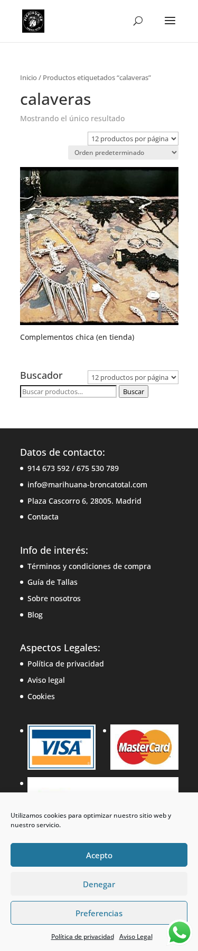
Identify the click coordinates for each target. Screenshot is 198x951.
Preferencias (99, 913)
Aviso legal (46, 680)
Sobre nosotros (54, 598)
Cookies (41, 696)
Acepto (99, 855)
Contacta (43, 517)
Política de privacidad (82, 936)
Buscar (133, 391)
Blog (35, 615)
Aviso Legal (136, 936)
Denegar (99, 884)
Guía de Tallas (52, 582)
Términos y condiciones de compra (89, 566)
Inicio (28, 77)
